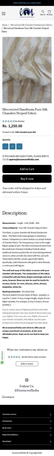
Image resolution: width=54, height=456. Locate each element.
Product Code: (8, 132)
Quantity (6, 139)
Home (5, 24)
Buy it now (27, 178)
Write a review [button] (27, 364)
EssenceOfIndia (19, 452)
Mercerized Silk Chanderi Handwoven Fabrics (31, 24)
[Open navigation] (6, 13)
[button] (8, 121)
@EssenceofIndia (27, 390)
